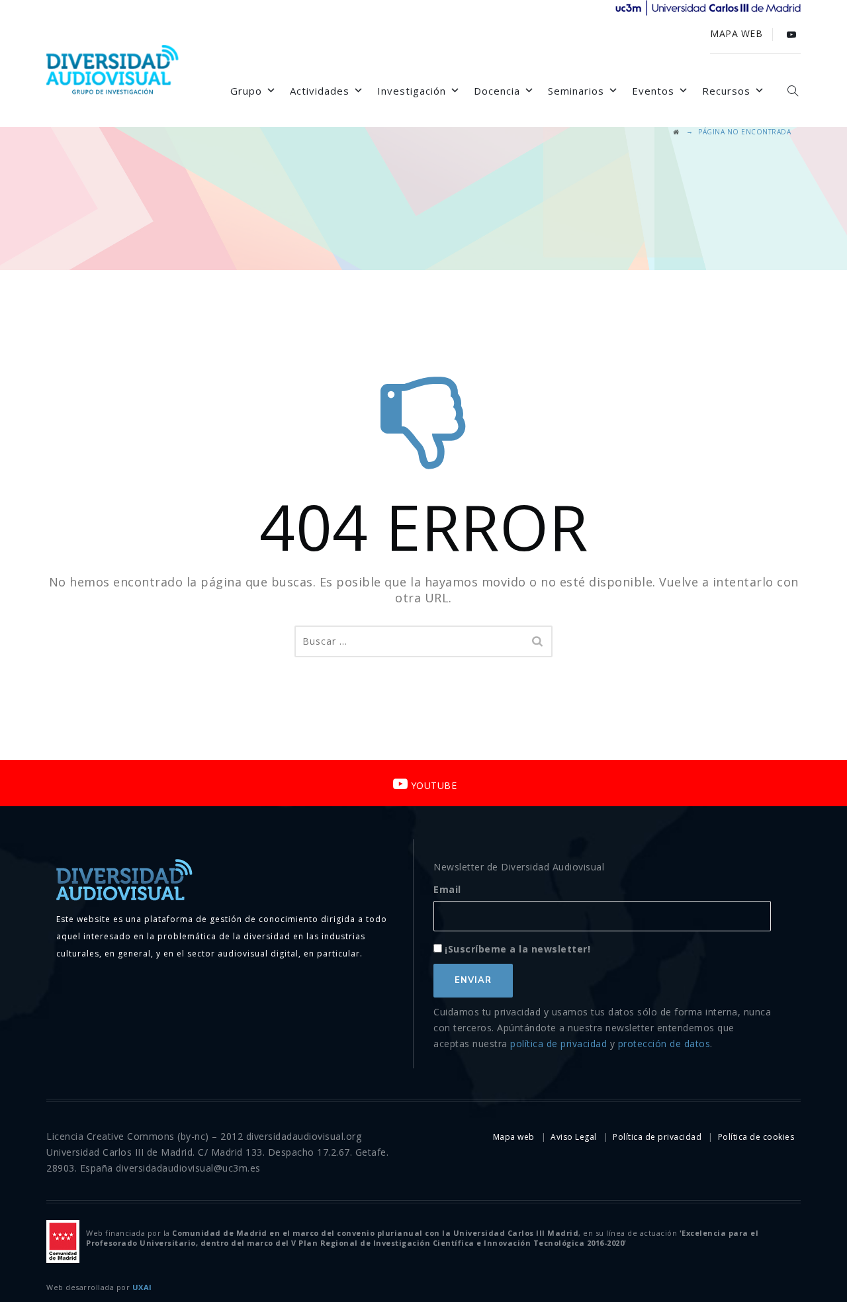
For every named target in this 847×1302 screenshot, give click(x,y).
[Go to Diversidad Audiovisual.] (676, 131)
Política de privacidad (657, 1136)
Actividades (319, 90)
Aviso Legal (574, 1136)
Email (447, 889)
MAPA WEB (736, 33)
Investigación (411, 90)
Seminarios (576, 90)
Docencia (497, 90)
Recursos (726, 90)
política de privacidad (558, 1043)
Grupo (246, 90)
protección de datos (664, 1043)
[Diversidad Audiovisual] (112, 71)
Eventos (653, 90)
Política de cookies (756, 1136)
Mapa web (514, 1136)
